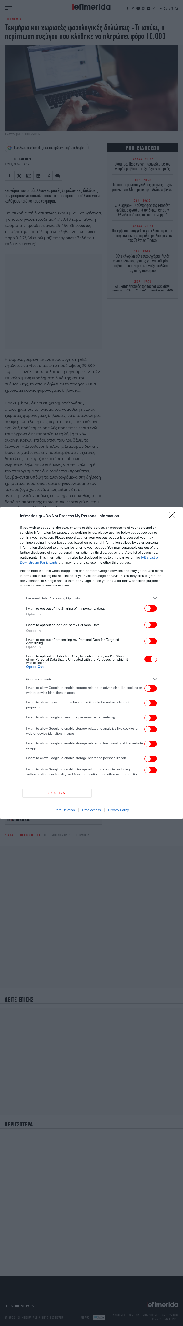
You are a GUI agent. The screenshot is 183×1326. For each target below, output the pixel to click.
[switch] (150, 608)
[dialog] (91, 663)
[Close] (173, 516)
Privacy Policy (118, 810)
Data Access (91, 810)
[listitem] (91, 597)
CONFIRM (57, 793)
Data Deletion (64, 810)
